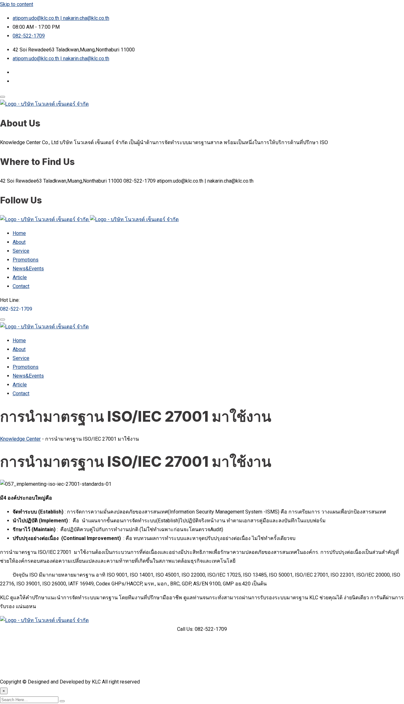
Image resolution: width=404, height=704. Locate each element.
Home (19, 233)
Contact (21, 286)
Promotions (26, 260)
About (19, 242)
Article (20, 277)
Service (21, 251)
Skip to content (16, 4)
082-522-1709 (29, 36)
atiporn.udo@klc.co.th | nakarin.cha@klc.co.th (61, 18)
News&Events (28, 269)
